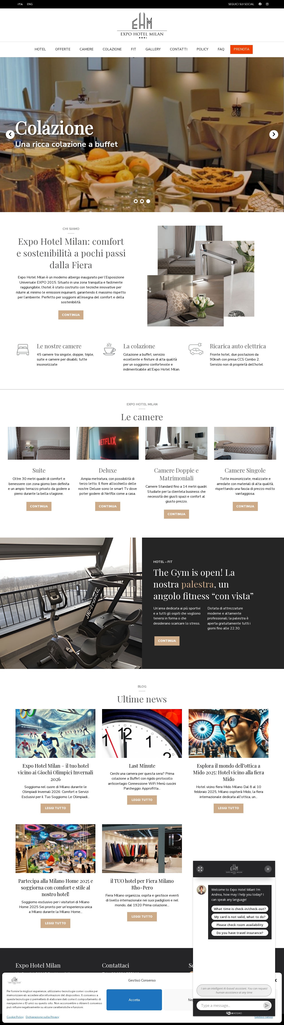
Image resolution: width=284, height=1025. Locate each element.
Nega (192, 1000)
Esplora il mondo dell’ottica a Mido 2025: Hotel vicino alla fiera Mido (228, 772)
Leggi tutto (55, 808)
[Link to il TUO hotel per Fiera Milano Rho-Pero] (142, 848)
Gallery (153, 49)
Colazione (112, 49)
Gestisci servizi (263, 1017)
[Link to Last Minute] (142, 733)
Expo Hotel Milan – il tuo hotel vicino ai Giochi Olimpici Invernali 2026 (55, 772)
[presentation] (10, 134)
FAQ (221, 49)
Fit (133, 49)
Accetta (134, 1000)
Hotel (40, 49)
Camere (86, 49)
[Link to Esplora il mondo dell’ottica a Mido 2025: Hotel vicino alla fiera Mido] (228, 733)
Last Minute (142, 765)
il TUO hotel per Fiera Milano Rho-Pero (142, 884)
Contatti (178, 49)
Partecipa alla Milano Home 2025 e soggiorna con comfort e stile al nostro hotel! (55, 887)
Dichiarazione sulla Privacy (42, 1017)
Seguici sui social (241, 4)
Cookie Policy (15, 1017)
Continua (71, 315)
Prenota (241, 49)
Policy (202, 49)
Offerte (62, 49)
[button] (275, 980)
